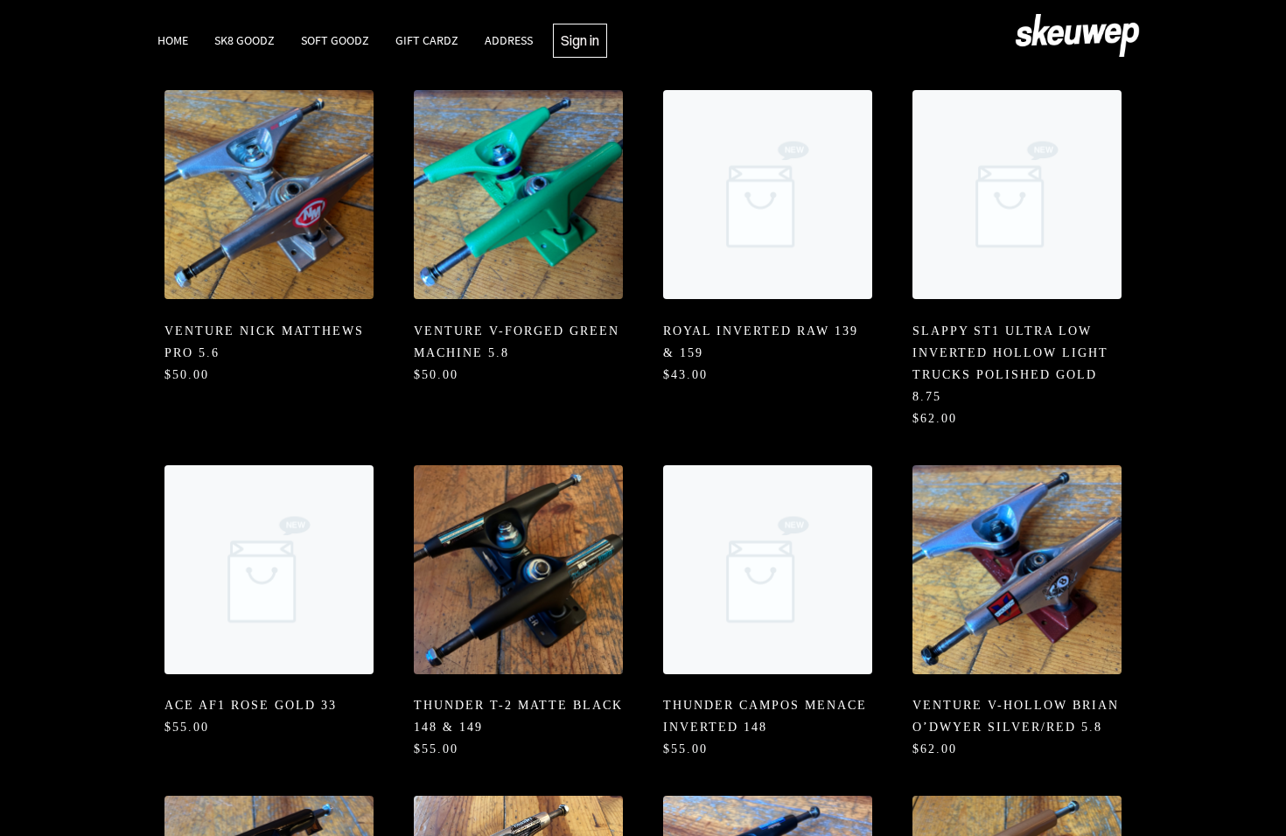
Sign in (580, 40)
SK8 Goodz (244, 40)
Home (172, 40)
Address (509, 40)
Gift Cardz (426, 40)
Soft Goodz (335, 40)
